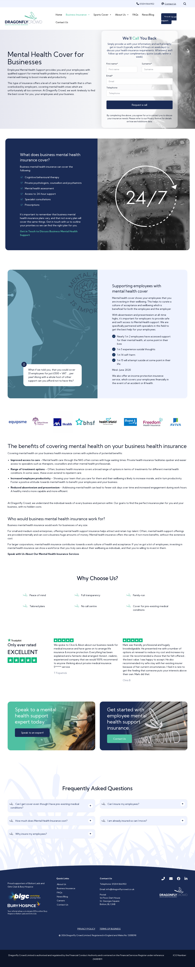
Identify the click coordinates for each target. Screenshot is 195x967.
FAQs (135, 14)
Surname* (147, 63)
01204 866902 (147, 3)
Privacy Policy (86, 928)
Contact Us (170, 3)
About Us (120, 14)
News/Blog (148, 14)
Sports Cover (101, 14)
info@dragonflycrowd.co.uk (120, 889)
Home (59, 14)
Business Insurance (76, 14)
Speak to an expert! (32, 732)
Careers (61, 900)
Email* (109, 75)
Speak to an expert (169, 18)
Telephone (111, 87)
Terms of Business (110, 928)
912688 (168, 955)
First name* (112, 63)
